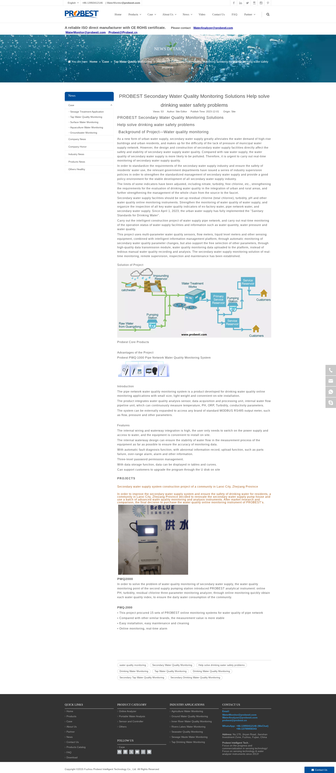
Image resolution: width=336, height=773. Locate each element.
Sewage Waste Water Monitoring (190, 737)
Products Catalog (76, 747)
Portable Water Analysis (132, 716)
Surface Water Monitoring (84, 122)
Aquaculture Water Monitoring (86, 127)
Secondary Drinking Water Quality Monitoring (195, 677)
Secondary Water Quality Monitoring (172, 665)
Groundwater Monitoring (83, 132)
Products (133, 14)
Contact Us (218, 14)
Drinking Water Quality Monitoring (211, 671)
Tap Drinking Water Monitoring (188, 742)
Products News (76, 161)
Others (123, 726)
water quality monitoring (133, 665)
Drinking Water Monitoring (134, 671)
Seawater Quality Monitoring (187, 731)
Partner (248, 14)
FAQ (234, 14)
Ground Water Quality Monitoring (190, 716)
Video (202, 14)
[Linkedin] (125, 752)
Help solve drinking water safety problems (221, 665)
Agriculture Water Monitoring (187, 711)
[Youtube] (137, 752)
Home (118, 14)
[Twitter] (131, 752)
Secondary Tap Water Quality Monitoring (142, 677)
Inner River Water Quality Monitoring (192, 721)
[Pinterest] (149, 752)
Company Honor (77, 146)
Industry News (76, 154)
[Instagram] (143, 752)
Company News (77, 139)
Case (150, 14)
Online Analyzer (127, 711)
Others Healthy (76, 169)
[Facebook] (119, 752)
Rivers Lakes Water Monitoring (188, 726)
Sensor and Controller (131, 721)
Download (72, 757)
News (186, 14)
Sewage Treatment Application (87, 111)
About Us (167, 14)
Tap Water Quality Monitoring (86, 117)
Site (233, 111)
